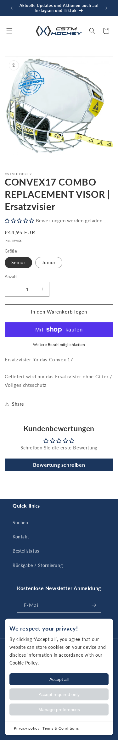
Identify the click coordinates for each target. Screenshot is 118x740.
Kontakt (21, 536)
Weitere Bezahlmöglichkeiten (59, 344)
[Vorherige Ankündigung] (12, 8)
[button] (9, 31)
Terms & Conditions (60, 728)
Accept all (59, 679)
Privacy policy (26, 728)
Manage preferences (59, 709)
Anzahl (11, 276)
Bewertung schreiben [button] (59, 465)
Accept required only (59, 694)
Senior (18, 262)
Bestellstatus (26, 551)
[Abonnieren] (94, 605)
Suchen (20, 522)
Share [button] (18, 404)
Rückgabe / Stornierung (38, 565)
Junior (49, 262)
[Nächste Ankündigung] (106, 8)
